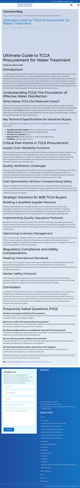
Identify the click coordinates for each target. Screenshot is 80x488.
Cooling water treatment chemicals (52, 435)
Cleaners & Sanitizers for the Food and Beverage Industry (59, 465)
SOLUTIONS (44, 420)
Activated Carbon (46, 453)
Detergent (44, 459)
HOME (42, 417)
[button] (78, 5)
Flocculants (44, 447)
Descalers (44, 456)
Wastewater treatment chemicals (51, 426)
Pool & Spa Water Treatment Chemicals (53, 423)
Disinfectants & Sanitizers (49, 444)
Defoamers (44, 450)
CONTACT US (44, 481)
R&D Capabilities (45, 471)
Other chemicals (46, 467)
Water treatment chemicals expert (24, 5)
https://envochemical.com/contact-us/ (36, 362)
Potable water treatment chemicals (52, 429)
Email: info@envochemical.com (63, 1)
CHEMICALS (44, 441)
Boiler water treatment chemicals (51, 432)
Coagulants (44, 462)
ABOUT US (43, 478)
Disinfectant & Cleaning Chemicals (52, 438)
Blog (41, 474)
